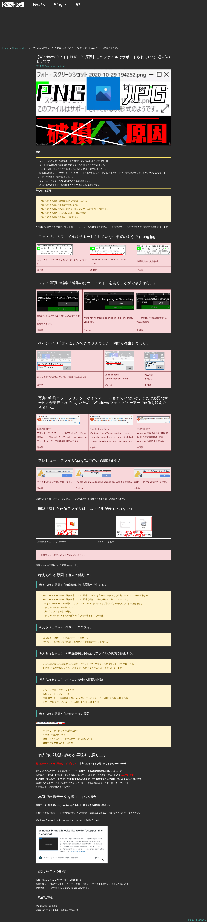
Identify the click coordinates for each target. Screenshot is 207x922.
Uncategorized (57, 66)
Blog (58, 4)
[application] (64, 4)
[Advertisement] (103, 27)
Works (39, 4)
